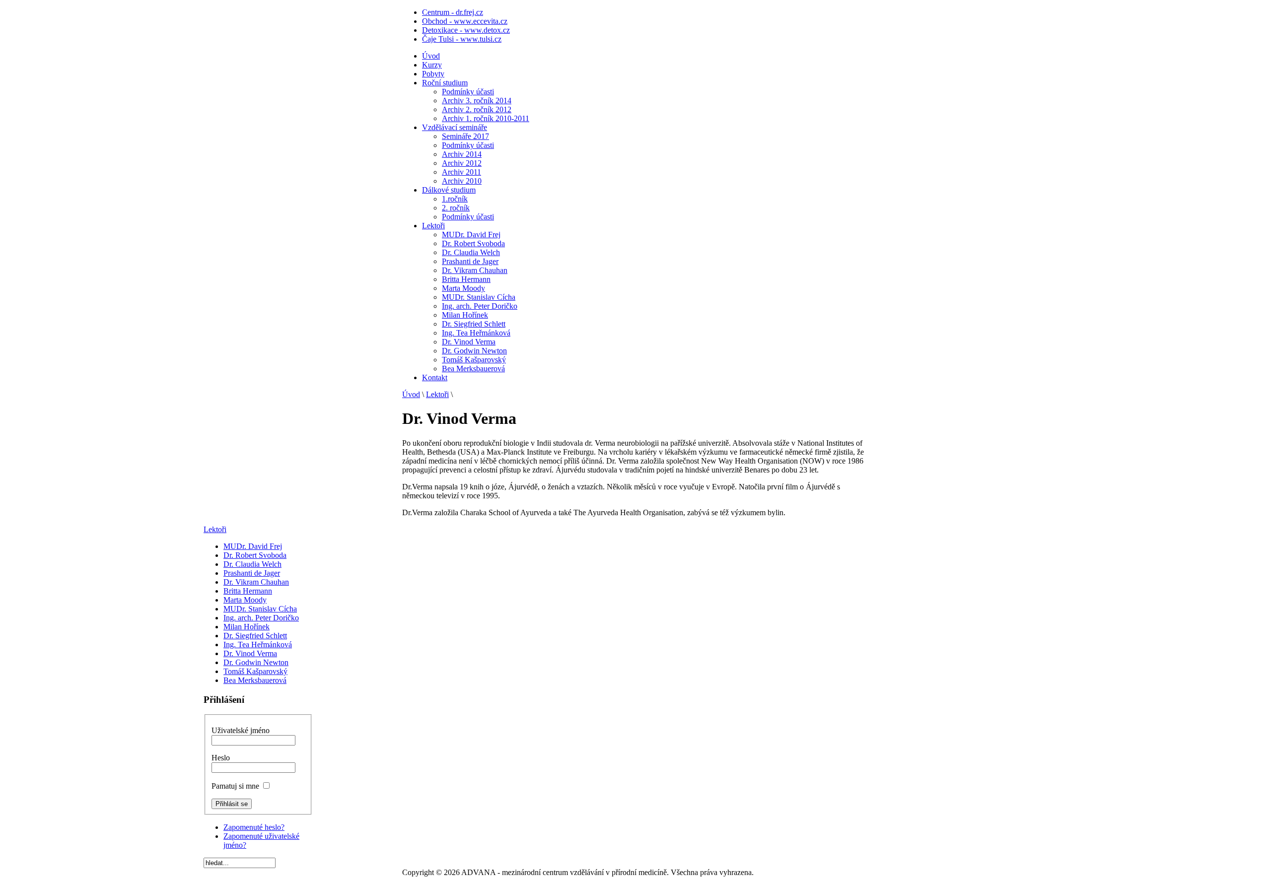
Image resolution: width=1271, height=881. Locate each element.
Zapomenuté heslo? (253, 827)
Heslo (221, 757)
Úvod (411, 394)
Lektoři (437, 394)
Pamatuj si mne (235, 786)
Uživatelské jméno (241, 730)
